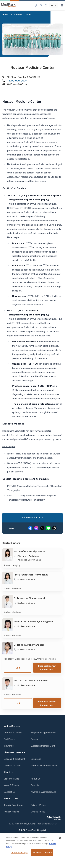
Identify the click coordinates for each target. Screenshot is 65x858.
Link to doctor (9, 550)
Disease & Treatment (14, 758)
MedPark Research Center (44, 765)
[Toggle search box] (41, 5)
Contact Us (10, 791)
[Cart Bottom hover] (46, 5)
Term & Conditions (13, 804)
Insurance (9, 745)
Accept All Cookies (42, 852)
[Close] (60, 838)
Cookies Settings (19, 852)
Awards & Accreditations (43, 791)
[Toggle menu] (62, 5)
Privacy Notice (11, 811)
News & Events (11, 785)
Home (5, 14)
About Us (36, 778)
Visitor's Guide (11, 778)
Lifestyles (36, 758)
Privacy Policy (38, 804)
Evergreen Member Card (43, 745)
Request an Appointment (43, 732)
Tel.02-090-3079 (17, 80)
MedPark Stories (12, 765)
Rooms (34, 739)
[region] (32, 845)
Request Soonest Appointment (47, 667)
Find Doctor (10, 739)
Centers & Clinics (22, 14)
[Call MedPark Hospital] (36, 5)
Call (18, 667)
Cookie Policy (38, 811)
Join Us (35, 785)
